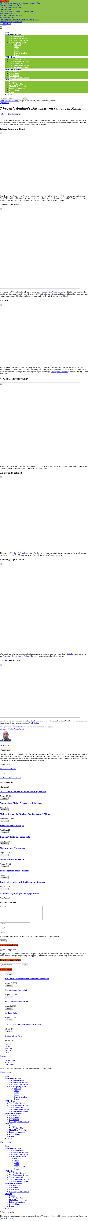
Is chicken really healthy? (12, 825)
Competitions (14, 90)
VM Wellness (14, 74)
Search (25, 98)
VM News (8, 80)
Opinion (12, 82)
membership (19, 727)
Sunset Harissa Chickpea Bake (11, 15)
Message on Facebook (59, 372)
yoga (51, 727)
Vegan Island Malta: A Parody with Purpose (21, 803)
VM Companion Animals (19, 78)
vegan (47, 727)
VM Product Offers (16, 84)
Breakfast (17, 45)
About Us (8, 94)
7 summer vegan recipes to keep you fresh (19, 893)
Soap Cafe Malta (20, 553)
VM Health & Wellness (13, 69)
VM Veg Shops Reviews (18, 67)
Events (11, 92)
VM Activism (14, 76)
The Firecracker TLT (7, 18)
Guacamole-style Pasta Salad (10, 5)
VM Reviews (10, 57)
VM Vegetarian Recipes (18, 38)
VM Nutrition (14, 72)
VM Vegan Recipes (16, 36)
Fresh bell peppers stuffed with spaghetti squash (22, 882)
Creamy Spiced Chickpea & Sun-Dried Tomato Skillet (19, 20)
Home (7, 32)
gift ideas (11, 727)
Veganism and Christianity (12, 848)
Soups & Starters (20, 53)
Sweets (16, 55)
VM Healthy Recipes (13, 34)
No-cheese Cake (6, 9)
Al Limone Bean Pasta (8, 13)
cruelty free (4, 727)
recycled (31, 727)
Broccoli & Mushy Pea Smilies (11, 22)
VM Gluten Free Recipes (18, 40)
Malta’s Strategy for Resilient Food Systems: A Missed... (26, 814)
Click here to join (41, 468)
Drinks (16, 47)
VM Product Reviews (17, 59)
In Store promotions (17, 88)
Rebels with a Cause (49, 292)
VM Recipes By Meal (17, 43)
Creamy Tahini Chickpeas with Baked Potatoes (17, 11)
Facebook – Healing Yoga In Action (16, 656)
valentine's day (39, 727)
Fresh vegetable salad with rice (14, 871)
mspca (25, 727)
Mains (16, 49)
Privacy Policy (10, 1060)
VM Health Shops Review (19, 65)
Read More (10, 1218)
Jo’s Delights (33, 723)
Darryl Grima (7, 114)
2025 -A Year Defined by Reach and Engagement (23, 791)
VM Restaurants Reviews (19, 61)
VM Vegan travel (16, 63)
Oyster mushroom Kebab (12, 859)
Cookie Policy (10, 1064)
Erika (71, 654)
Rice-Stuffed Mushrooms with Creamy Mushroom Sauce (20, 3)
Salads (16, 51)
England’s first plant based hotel (15, 837)
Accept (2, 1218)
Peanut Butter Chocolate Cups (11, 7)
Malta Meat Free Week (18, 86)
